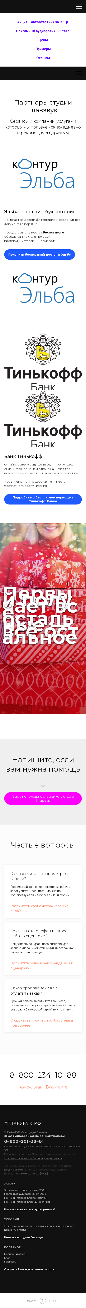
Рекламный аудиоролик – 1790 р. (43, 31)
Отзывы (43, 58)
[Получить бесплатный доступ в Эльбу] (39, 251)
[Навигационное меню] (79, 7)
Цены (43, 40)
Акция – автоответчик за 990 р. (43, 22)
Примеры (43, 49)
